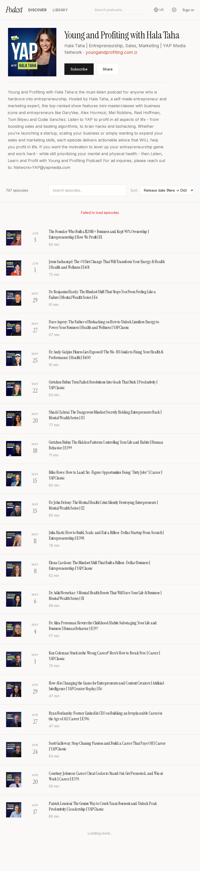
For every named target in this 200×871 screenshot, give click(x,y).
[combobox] (121, 9)
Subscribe (79, 69)
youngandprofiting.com (109, 52)
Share (108, 69)
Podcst (14, 10)
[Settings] (174, 9)
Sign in (188, 10)
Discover (37, 10)
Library (60, 10)
